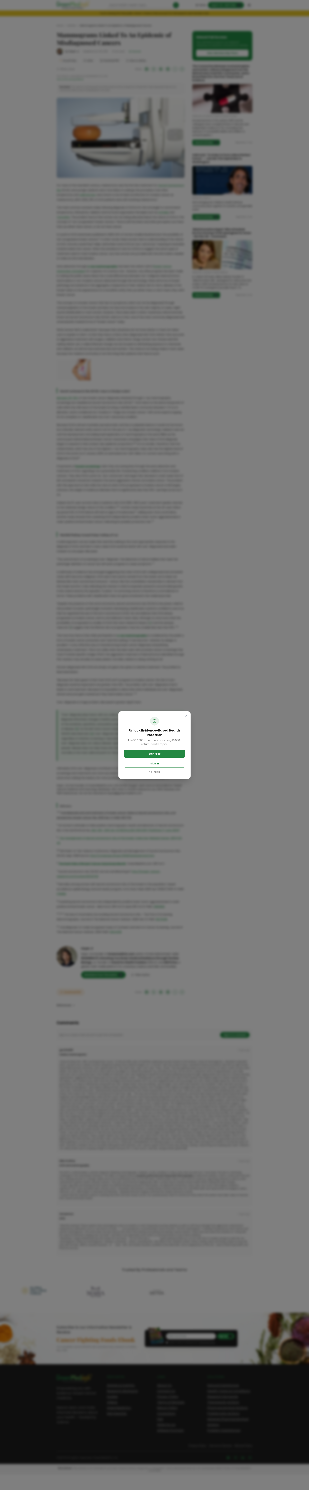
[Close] (186, 715)
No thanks (154, 771)
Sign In (154, 763)
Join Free (155, 754)
